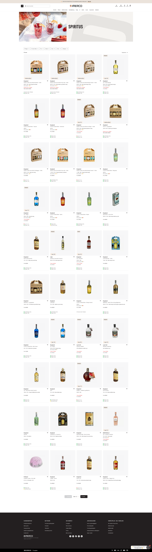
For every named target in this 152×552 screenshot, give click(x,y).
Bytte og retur (26, 525)
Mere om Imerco (69, 533)
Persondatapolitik (90, 525)
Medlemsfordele (111, 525)
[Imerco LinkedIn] (82, 536)
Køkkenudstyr (64, 10)
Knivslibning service (48, 530)
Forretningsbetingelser (91, 528)
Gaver (87, 10)
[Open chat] (22, 6)
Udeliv (83, 10)
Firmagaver (68, 523)
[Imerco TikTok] (76, 536)
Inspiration (91, 10)
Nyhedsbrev (110, 530)
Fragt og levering (27, 528)
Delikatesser (31, 13)
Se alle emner (26, 533)
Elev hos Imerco (69, 525)
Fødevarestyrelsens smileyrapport (93, 530)
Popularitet (124, 52)
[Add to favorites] (47, 81)
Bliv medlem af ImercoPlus (113, 523)
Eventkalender (110, 533)
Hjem (22, 13)
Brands (54, 10)
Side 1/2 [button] (75, 496)
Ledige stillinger (68, 528)
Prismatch (47, 525)
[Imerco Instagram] (73, 536)
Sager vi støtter (89, 533)
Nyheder (97, 10)
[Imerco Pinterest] (79, 536)
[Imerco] (76, 6)
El (79, 10)
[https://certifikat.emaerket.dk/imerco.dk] (127, 550)
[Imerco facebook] (70, 536)
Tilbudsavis (47, 528)
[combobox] (76, 496)
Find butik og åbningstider (49, 523)
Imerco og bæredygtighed (91, 523)
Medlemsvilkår (110, 528)
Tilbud (59, 10)
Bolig (77, 10)
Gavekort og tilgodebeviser (28, 530)
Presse (67, 530)
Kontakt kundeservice (28, 523)
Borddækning (71, 10)
